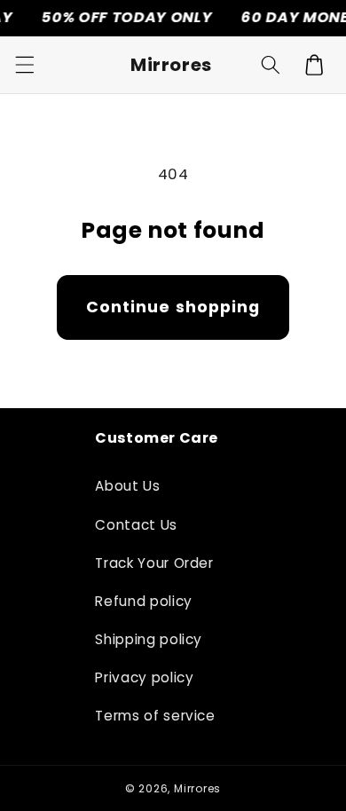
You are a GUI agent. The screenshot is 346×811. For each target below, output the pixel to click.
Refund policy (144, 601)
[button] (24, 64)
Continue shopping (173, 307)
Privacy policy (144, 677)
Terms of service (155, 715)
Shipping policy (148, 639)
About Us (127, 485)
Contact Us (136, 525)
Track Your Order (154, 563)
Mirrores (197, 788)
